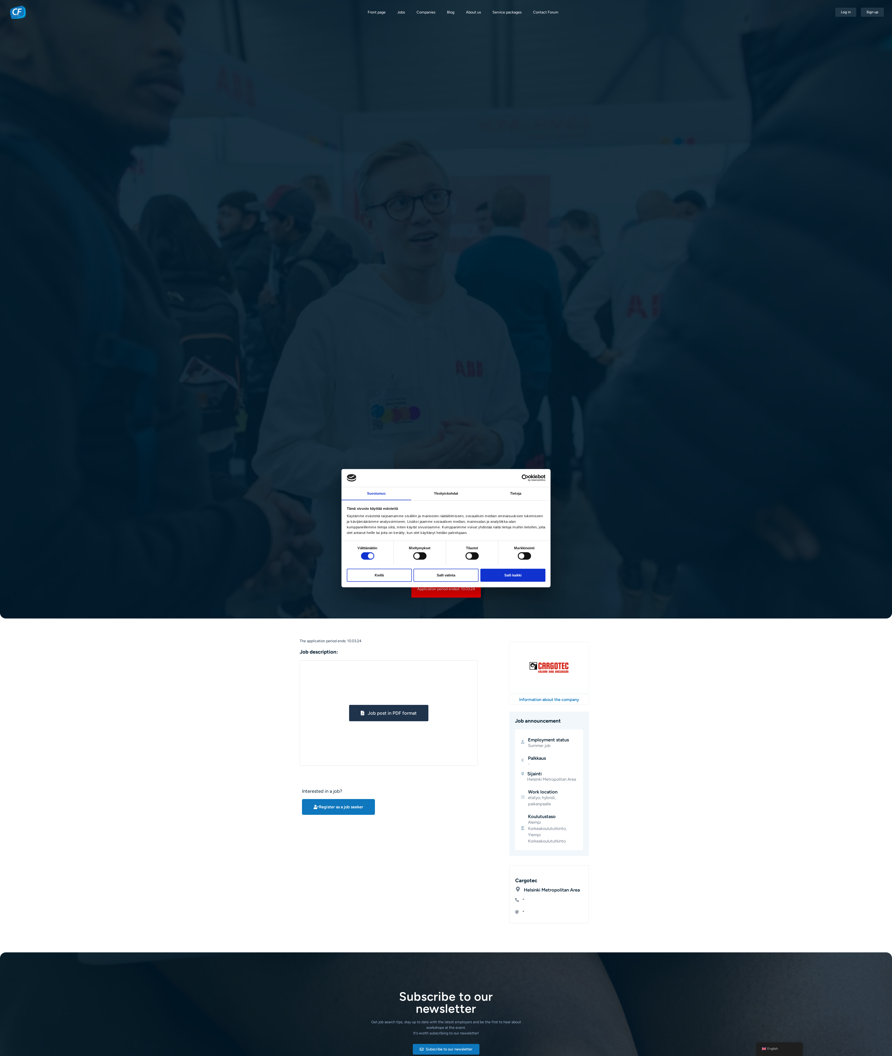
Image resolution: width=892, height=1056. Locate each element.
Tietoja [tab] (515, 493)
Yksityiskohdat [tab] (446, 493)
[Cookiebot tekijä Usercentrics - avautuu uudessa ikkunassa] (525, 477)
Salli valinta (446, 575)
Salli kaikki (512, 575)
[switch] (419, 555)
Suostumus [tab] (376, 493)
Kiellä (379, 575)
